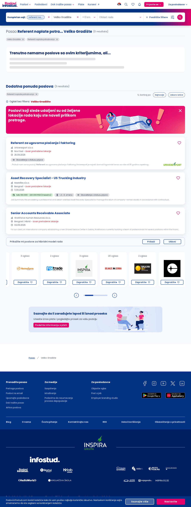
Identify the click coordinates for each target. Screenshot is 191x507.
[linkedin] (182, 383)
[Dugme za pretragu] (180, 17)
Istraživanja (50, 393)
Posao (32, 357)
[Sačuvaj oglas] (179, 143)
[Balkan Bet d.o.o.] (134, 269)
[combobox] (27, 17)
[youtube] (163, 383)
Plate (81, 4)
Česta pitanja (49, 421)
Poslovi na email (14, 393)
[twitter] (173, 383)
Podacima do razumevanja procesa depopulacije (59, 399)
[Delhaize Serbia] (105, 269)
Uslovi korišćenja (130, 421)
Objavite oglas (98, 388)
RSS (105, 421)
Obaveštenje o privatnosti (170, 421)
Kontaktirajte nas (78, 421)
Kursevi (92, 4)
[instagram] (154, 383)
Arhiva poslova (13, 407)
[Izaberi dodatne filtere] (172, 17)
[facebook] (145, 383)
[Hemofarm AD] (17, 269)
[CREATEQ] (164, 269)
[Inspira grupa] (76, 269)
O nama (26, 421)
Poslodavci (41, 4)
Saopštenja (50, 388)
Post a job (96, 393)
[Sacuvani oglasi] (133, 4)
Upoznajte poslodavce (17, 397)
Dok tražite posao (15, 402)
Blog (8, 421)
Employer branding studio (104, 397)
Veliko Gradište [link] (48, 357)
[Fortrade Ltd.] (46, 269)
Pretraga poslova (15, 388)
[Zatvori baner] (180, 110)
